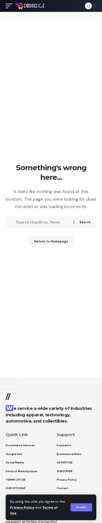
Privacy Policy (22, 507)
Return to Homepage (51, 241)
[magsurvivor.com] (29, 6)
